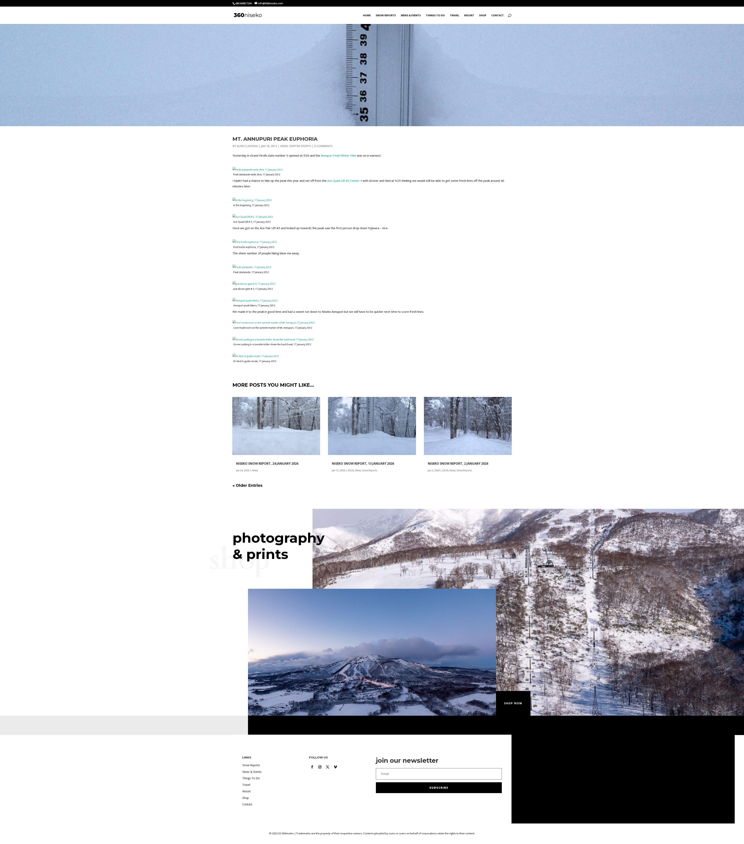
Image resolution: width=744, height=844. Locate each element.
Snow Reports (386, 15)
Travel (454, 15)
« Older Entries (247, 485)
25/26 (351, 470)
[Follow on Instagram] (320, 767)
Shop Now (513, 703)
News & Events (411, 15)
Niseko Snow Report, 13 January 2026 (363, 463)
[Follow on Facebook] (312, 767)
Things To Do (435, 15)
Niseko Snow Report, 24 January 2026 (267, 463)
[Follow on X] (328, 767)
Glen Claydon (247, 146)
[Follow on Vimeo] (335, 767)
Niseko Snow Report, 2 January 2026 (458, 463)
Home (367, 15)
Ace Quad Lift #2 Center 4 (344, 181)
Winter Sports (300, 146)
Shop (482, 15)
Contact (497, 15)
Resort (469, 15)
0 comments (323, 146)
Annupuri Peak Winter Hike (338, 155)
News (284, 146)
